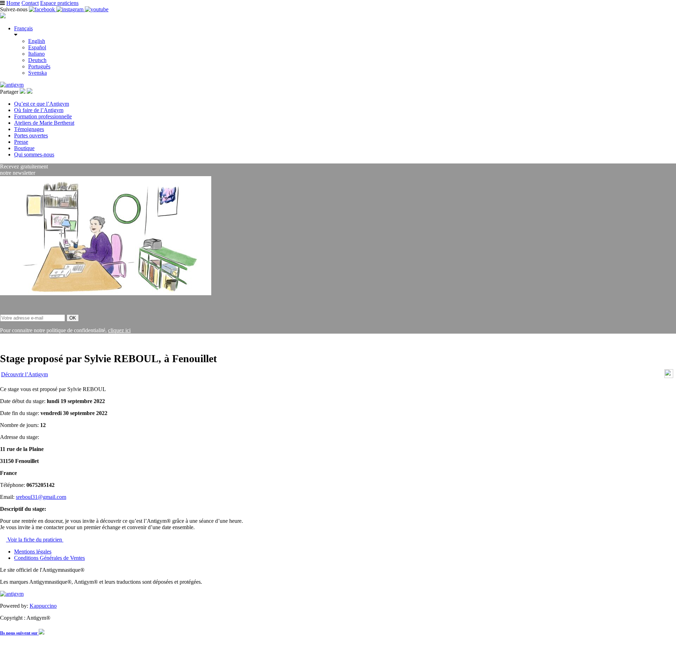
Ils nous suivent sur (19, 633)
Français (23, 28)
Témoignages (29, 129)
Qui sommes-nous (34, 154)
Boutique (24, 148)
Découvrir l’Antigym (24, 374)
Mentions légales (32, 552)
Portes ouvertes (31, 135)
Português (39, 66)
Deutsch (37, 60)
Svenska (37, 73)
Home (13, 3)
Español (37, 47)
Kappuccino (43, 606)
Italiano (36, 54)
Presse (21, 142)
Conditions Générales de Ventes (49, 558)
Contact (30, 3)
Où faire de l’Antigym (38, 110)
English (36, 41)
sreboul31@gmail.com (41, 497)
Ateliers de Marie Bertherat (44, 123)
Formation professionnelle (43, 116)
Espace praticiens (59, 3)
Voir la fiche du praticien (34, 540)
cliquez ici (119, 330)
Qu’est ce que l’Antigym (41, 104)
